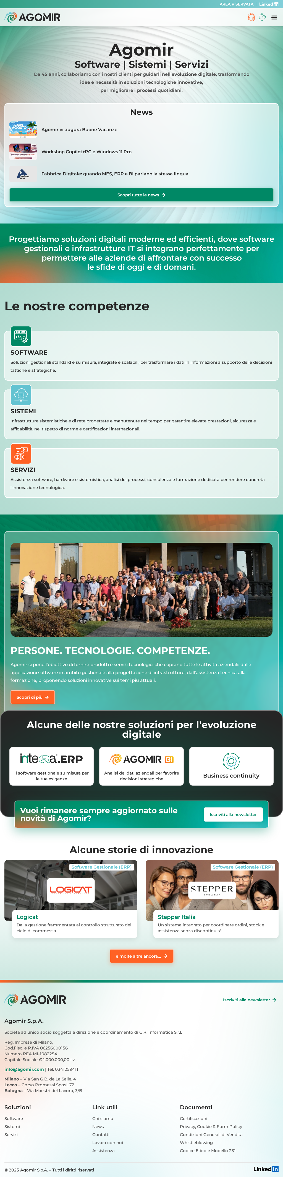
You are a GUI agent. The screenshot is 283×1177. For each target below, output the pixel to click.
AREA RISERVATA (236, 4)
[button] (274, 17)
